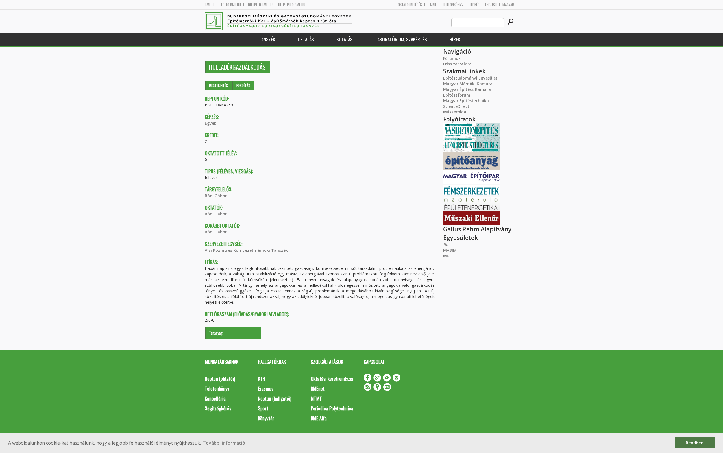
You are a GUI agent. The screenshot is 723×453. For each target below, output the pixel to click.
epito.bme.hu (231, 4)
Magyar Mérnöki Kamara (468, 83)
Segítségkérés (218, 408)
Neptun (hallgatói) (274, 398)
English (491, 4)
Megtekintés (218, 85)
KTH (261, 378)
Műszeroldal (455, 112)
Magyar (508, 4)
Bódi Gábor (216, 195)
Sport (263, 408)
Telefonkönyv (452, 4)
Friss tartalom (457, 64)
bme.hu (210, 4)
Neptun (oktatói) (220, 378)
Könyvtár (266, 418)
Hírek (455, 39)
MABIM (450, 250)
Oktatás (306, 39)
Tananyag (216, 333)
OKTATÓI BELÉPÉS (410, 4)
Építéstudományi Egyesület (470, 78)
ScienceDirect (456, 106)
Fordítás (243, 85)
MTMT (316, 398)
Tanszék (267, 39)
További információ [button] (224, 443)
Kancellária (215, 398)
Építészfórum (456, 95)
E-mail (432, 4)
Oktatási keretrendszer (332, 378)
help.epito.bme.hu (291, 4)
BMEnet (318, 388)
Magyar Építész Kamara (467, 89)
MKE (447, 256)
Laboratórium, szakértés (401, 39)
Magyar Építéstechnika (466, 100)
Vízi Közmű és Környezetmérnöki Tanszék (246, 250)
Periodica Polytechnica (332, 408)
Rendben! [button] (695, 442)
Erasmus (265, 388)
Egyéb (211, 123)
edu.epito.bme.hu (260, 4)
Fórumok (452, 58)
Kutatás (345, 39)
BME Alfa (319, 418)
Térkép (474, 4)
